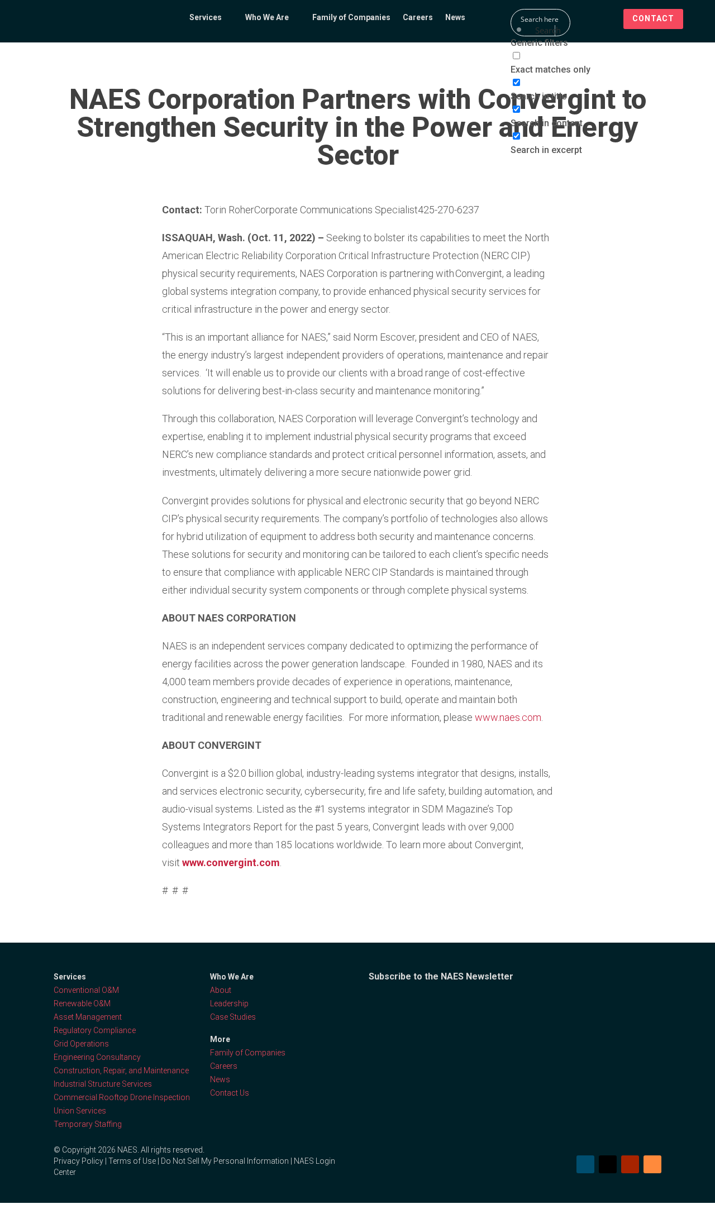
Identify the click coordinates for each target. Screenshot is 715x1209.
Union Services (80, 1110)
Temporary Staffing (88, 1124)
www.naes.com (508, 717)
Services (205, 17)
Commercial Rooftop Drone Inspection (122, 1097)
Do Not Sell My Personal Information (225, 1161)
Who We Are (267, 17)
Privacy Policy (78, 1161)
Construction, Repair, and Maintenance (121, 1070)
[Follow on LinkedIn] (585, 1164)
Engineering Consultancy (97, 1057)
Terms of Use (132, 1161)
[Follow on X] (608, 1164)
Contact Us (229, 1092)
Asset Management (88, 1016)
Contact (653, 18)
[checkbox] (566, 63)
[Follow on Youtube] (630, 1164)
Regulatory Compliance (95, 1030)
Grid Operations (81, 1043)
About (220, 990)
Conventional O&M (86, 990)
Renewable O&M (82, 1003)
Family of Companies (351, 17)
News (455, 17)
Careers (418, 17)
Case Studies (233, 1016)
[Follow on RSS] (652, 1164)
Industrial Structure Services (103, 1083)
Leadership (229, 1003)
